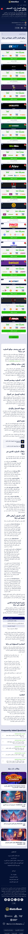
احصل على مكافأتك (13, 58)
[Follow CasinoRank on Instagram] (18, 899)
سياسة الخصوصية (14, 877)
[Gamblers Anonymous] (15, 916)
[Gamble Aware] (16, 924)
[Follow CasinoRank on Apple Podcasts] (5, 899)
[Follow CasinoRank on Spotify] (8, 899)
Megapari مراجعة (14, 81)
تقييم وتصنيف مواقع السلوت (14, 360)
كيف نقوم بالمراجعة (13, 879)
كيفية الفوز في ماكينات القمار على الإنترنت (13, 863)
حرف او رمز (14, 858)
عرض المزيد (14, 337)
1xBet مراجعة (14, 61)
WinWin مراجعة (13, 160)
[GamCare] (8, 916)
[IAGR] (21, 916)
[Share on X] (25, 28)
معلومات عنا (14, 874)
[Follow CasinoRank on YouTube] (12, 899)
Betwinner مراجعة (14, 140)
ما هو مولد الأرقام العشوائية (14, 865)
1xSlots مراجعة (14, 120)
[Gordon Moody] (13, 920)
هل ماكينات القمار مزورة (13, 855)
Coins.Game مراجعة (13, 219)
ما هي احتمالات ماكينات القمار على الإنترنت (13, 860)
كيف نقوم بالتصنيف (13, 882)
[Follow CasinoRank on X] (15, 899)
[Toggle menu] (25, 1)
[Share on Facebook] (21, 28)
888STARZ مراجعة (14, 199)
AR (14, 903)
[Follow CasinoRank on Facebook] (22, 899)
